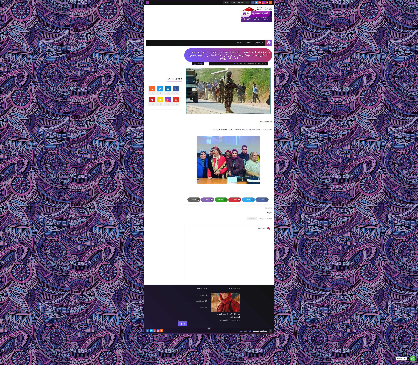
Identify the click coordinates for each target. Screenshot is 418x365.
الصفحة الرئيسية (241, 64)
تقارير (232, 64)
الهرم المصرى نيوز (245, 331)
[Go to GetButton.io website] (412, 362)
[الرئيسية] (268, 43)
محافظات (240, 42)
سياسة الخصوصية (243, 2)
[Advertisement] (185, 22)
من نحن (226, 2)
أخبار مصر (249, 42)
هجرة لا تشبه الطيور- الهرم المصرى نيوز (228, 315)
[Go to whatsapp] (412, 358)
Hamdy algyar (234, 320)
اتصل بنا (233, 2)
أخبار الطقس (259, 42)
